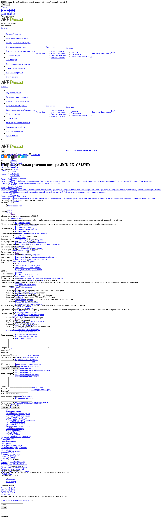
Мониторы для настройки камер (14, 467)
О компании (6, 439)
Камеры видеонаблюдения (11, 190)
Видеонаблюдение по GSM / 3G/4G (15, 471)
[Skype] (22, 156)
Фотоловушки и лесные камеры (14, 465)
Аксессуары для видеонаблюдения (104, 190)
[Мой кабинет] (2, 141)
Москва (13, 161)
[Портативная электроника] (20, 45)
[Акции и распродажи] (20, 70)
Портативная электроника (75, 181)
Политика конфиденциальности (14, 448)
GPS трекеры (134, 181)
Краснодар (14, 174)
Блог (3, 461)
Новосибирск (15, 180)
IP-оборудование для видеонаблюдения (54, 190)
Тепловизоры (85, 190)
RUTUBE (10, 482)
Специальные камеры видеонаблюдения (66, 198)
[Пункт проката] (20, 75)
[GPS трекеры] (20, 58)
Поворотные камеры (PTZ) (39, 198)
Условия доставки (8, 454)
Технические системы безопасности (100, 181)
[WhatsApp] (19, 156)
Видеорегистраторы (30, 190)
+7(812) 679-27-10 (8, 10)
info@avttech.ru (7, 494)
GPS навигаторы (122, 181)
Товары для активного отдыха (27, 265)
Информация (6, 450)
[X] (12, 156)
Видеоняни (39, 192)
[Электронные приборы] (20, 66)
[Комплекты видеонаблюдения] (20, 36)
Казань (13, 171)
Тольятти (14, 195)
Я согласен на (22, 364)
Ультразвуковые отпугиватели (27, 366)
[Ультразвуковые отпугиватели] (20, 62)
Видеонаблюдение (22, 223)
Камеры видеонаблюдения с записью (140, 198)
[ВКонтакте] (2, 156)
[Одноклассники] (5, 156)
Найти (4, 507)
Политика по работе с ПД (11, 446)
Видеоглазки (119, 198)
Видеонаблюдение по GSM (55, 192)
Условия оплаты (7, 452)
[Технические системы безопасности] (20, 49)
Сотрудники (6, 443)
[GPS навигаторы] (20, 53)
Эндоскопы (75, 190)
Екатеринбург (16, 169)
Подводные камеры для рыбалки (14, 469)
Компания (5, 437)
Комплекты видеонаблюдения (28, 181)
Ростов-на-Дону (16, 186)
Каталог (4, 463)
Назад (12, 214)
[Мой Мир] (9, 156)
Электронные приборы (21, 183)
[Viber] (15, 156)
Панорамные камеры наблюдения (14, 198)
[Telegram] (25, 156)
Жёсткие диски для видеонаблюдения (133, 190)
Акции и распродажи (23, 396)
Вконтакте (10, 480)
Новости (4, 441)
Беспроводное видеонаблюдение (93, 192)
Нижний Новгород (18, 178)
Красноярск (15, 176)
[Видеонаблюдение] (20, 32)
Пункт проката (54, 183)
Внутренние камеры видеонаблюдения (98, 198)
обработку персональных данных (28, 364)
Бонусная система (8, 458)
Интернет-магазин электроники (16, 500)
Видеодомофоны (73, 192)
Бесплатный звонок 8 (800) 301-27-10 (81, 150)
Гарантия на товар (8, 456)
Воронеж (14, 167)
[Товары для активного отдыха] (20, 40)
